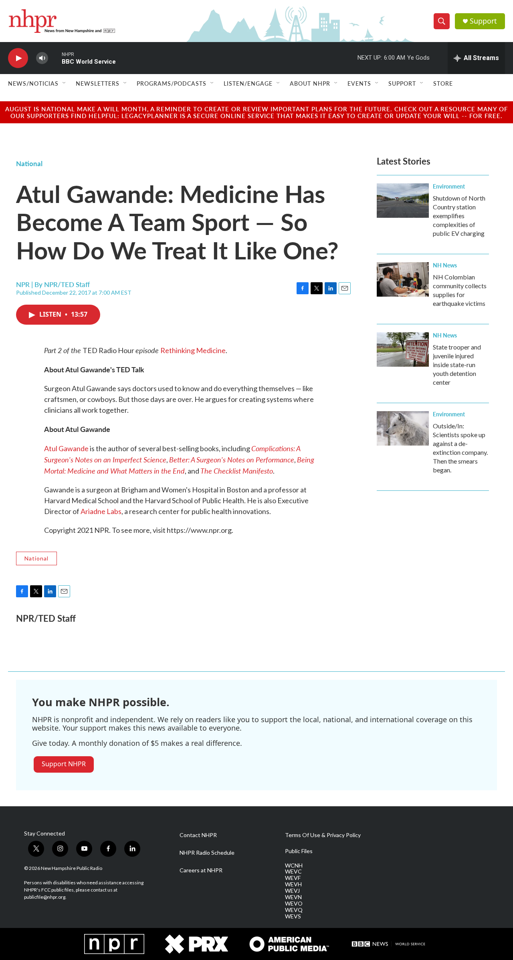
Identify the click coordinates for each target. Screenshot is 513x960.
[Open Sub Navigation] (64, 83)
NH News (445, 265)
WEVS (293, 916)
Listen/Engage (248, 83)
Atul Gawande (66, 448)
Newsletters (97, 83)
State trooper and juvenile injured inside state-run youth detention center (457, 364)
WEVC (293, 871)
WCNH (294, 865)
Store (443, 83)
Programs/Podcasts (171, 83)
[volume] (42, 58)
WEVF (293, 878)
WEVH (293, 884)
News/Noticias (33, 83)
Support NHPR (64, 763)
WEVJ (292, 891)
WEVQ (294, 910)
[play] (18, 58)
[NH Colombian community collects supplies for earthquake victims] (403, 279)
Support (483, 21)
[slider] (55, 58)
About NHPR (310, 83)
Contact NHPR (198, 835)
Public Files (299, 851)
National (29, 163)
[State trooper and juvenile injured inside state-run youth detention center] (403, 349)
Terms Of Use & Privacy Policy (323, 835)
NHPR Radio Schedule (207, 853)
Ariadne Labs (101, 511)
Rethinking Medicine (193, 350)
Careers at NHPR (201, 870)
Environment (449, 186)
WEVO (294, 903)
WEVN (293, 897)
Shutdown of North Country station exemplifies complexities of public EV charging (459, 215)
